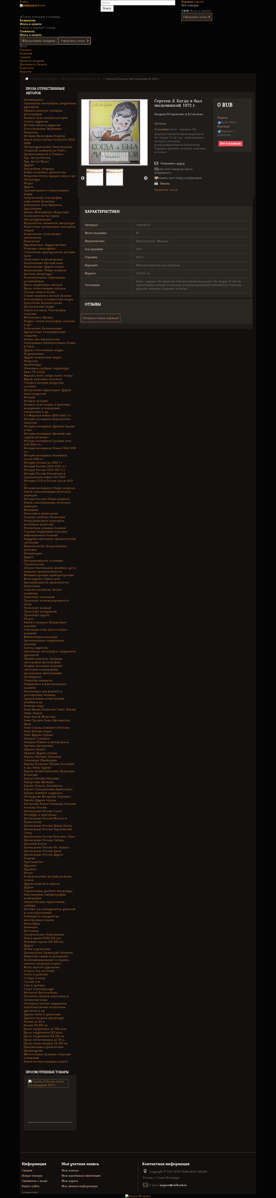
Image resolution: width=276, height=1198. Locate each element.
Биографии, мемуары (39, 168)
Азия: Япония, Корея (38, 731)
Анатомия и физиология (41, 513)
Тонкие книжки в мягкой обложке (48, 295)
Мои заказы (70, 1170)
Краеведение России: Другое (43, 854)
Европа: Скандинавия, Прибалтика (48, 789)
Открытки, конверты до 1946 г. (45, 150)
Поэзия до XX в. (34, 1021)
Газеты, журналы (36, 121)
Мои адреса (70, 1181)
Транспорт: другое (37, 615)
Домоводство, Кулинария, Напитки (48, 952)
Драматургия (33, 1050)
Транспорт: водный (37, 608)
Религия (29, 858)
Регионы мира (34, 706)
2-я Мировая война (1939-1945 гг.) (47, 415)
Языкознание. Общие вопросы (45, 270)
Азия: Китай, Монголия (40, 716)
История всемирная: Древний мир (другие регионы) (47, 435)
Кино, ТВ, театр (34, 372)
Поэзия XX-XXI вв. (36, 1025)
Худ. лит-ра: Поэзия (37, 158)
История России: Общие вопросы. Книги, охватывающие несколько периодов (47, 502)
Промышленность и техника (43, 560)
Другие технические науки (42, 357)
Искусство (31, 132)
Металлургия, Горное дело (42, 579)
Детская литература (38, 274)
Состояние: (161, 129)
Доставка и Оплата (33, 64)
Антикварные (33, 99)
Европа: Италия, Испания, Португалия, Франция (41, 780)
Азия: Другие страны (38, 735)
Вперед (146, 178)
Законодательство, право (41, 216)
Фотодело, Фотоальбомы (41, 992)
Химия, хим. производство (42, 339)
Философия (32, 923)
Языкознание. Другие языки (44, 266)
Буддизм (30, 869)
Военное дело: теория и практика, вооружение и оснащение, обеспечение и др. (47, 408)
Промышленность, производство (46, 582)
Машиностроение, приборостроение (49, 575)
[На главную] (26, 78)
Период (222, 117)
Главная (26, 50)
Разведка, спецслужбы (40, 248)
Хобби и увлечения (37, 949)
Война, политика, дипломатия (45, 172)
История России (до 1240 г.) (43, 462)
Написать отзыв (166, 190)
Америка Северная (37, 738)
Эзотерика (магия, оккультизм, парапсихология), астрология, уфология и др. (45, 1007)
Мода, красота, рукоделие (42, 967)
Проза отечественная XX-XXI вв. (46, 1043)
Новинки (26, 53)
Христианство (33, 862)
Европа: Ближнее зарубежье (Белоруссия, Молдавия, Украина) (47, 794)
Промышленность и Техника (44, 154)
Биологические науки (39, 306)
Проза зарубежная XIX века (43, 1032)
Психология (32, 241)
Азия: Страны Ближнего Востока (46, 727)
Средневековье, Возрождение (44, 934)
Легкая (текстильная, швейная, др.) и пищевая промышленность (50, 569)
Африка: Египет (35, 749)
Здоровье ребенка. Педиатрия (44, 517)
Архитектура (32, 364)
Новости (26, 71)
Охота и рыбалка (36, 974)
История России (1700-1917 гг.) (44, 470)
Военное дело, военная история (46, 118)
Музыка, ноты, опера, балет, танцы (48, 375)
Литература (32, 179)
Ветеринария (33, 553)
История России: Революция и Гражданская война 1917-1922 (44, 475)
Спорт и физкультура (39, 989)
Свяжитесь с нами (32, 5)
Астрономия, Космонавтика (43, 328)
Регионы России (35, 807)
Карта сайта (30, 1186)
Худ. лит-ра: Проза (36, 161)
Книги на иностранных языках (46, 1061)
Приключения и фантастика (44, 1047)
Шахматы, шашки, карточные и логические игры (46, 998)
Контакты (27, 68)
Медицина (31, 510)
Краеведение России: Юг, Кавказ (46, 847)
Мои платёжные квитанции (81, 1175)
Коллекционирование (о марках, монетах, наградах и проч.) (46, 961)
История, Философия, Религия (44, 136)
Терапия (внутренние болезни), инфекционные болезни (45, 533)
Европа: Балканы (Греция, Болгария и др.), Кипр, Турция (49, 765)
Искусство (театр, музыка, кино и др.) (50, 176)
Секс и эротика (34, 985)
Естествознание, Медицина (43, 128)
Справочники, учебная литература (48, 891)
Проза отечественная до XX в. (44, 1040)
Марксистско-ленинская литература (49, 223)
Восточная (31, 931)
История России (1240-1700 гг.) (45, 466)
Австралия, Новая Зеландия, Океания (50, 804)
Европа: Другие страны (40, 800)
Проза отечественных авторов (45, 288)
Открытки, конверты (38, 680)
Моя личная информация (80, 1186)
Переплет (224, 126)
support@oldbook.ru (173, 1185)
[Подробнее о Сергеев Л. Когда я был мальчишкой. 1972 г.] (48, 1083)
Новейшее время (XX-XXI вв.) (44, 942)
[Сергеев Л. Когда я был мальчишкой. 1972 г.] (94, 177)
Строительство (34, 564)
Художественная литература (44, 1018)
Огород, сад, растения (39, 971)
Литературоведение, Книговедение (48, 147)
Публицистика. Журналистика (45, 245)
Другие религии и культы (42, 883)
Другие (29, 165)
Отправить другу (172, 163)
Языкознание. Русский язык (43, 263)
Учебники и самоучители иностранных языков (41, 918)
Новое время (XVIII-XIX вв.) (42, 938)
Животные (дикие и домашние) (46, 956)
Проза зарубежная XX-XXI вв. (44, 1036)
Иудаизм (30, 865)
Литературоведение (37, 219)
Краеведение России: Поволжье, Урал (49, 836)
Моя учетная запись (80, 1164)
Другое (29, 187)
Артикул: (160, 123)
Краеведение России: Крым (42, 851)
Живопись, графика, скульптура (46, 368)
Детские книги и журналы (42, 125)
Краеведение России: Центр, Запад (48, 825)
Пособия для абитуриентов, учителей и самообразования (49, 910)
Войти (24, 1)
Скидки (25, 57)
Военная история (36, 401)
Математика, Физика (38, 317)
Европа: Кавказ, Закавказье (43, 785)
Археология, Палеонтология (43, 303)
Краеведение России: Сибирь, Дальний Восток (44, 842)
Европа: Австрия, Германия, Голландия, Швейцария (43, 758)
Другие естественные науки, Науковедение (43, 352)
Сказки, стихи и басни (39, 292)
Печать (165, 183)
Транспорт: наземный (39, 597)
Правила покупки (32, 61)
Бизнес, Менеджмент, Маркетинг (46, 212)
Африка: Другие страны (40, 753)
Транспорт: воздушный (40, 611)
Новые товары (32, 1175)
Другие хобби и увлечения (42, 1014)
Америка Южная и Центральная (46, 742)
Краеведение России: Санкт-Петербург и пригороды (43, 812)
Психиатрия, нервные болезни (45, 528)
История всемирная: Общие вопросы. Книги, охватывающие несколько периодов (49, 491)
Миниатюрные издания (41, 637)
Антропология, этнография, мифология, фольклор (43, 199)
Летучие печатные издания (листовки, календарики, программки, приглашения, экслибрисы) (43, 671)
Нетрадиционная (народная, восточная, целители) (44, 522)
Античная (31, 927)
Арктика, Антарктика (39, 746)
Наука (28, 183)
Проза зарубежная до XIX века (45, 1029)
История (29, 397)
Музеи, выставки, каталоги (43, 379)
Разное (29, 618)
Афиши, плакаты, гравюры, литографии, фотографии (43, 660)
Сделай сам (32, 981)
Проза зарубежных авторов (43, 285)
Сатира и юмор (34, 978)
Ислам (28, 873)
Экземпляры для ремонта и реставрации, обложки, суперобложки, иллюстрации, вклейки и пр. (44, 697)
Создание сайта (30, 1192)
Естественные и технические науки (48, 299)
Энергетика (32, 586)
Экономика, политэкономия (43, 259)
